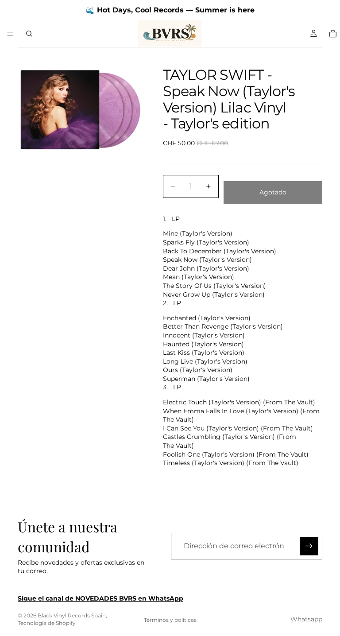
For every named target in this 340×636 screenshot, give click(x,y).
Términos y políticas (170, 620)
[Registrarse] (309, 546)
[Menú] (10, 33)
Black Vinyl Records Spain (72, 615)
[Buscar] (29, 33)
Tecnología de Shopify (47, 623)
